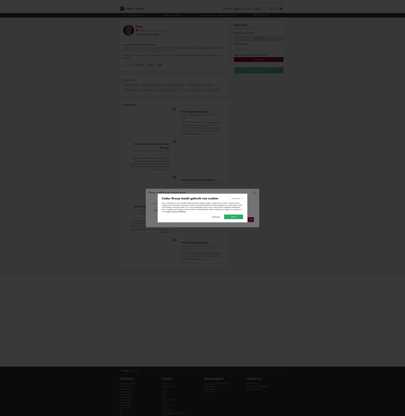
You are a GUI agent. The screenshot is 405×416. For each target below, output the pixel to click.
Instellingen (216, 217)
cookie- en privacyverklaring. (176, 211)
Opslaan (233, 217)
